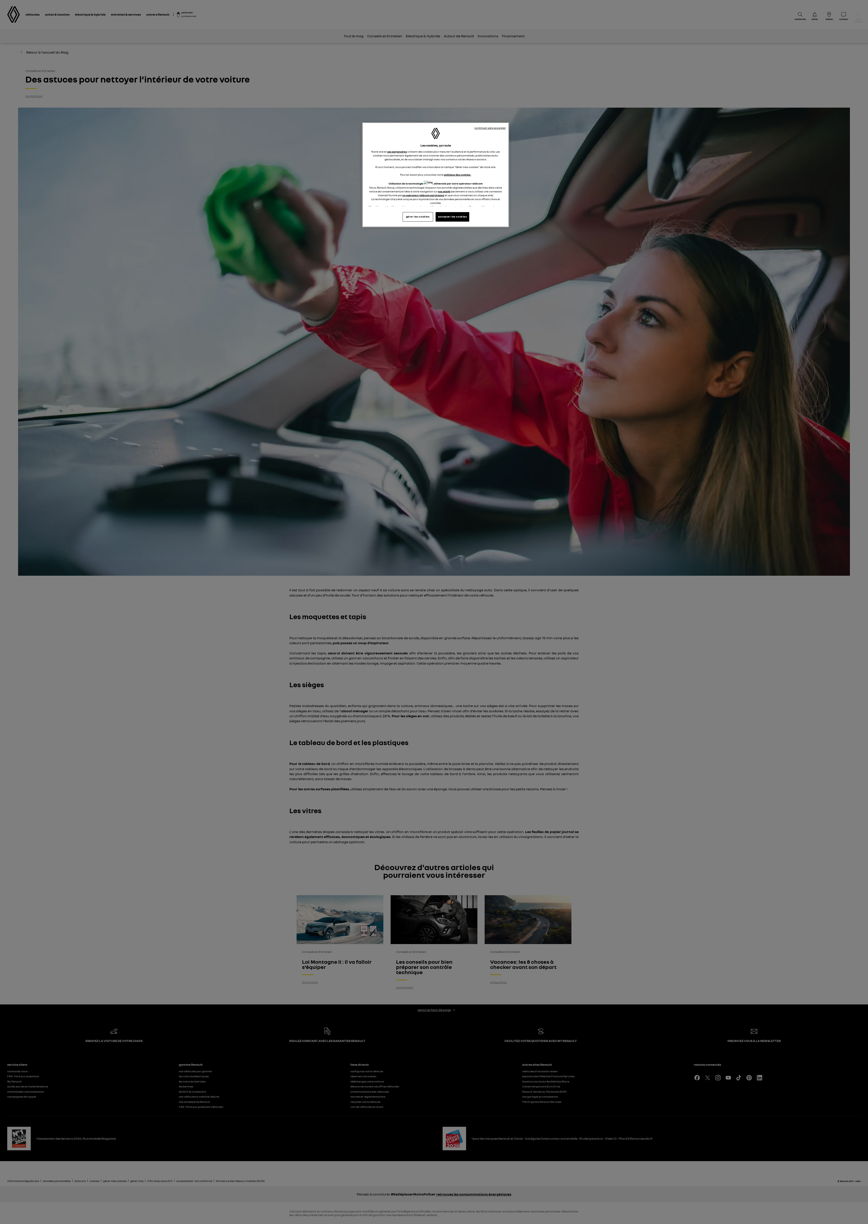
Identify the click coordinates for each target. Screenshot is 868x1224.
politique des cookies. (457, 174)
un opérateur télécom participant (423, 195)
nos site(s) (444, 191)
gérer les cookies (418, 216)
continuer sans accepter (490, 128)
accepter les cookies (452, 216)
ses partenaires (397, 151)
